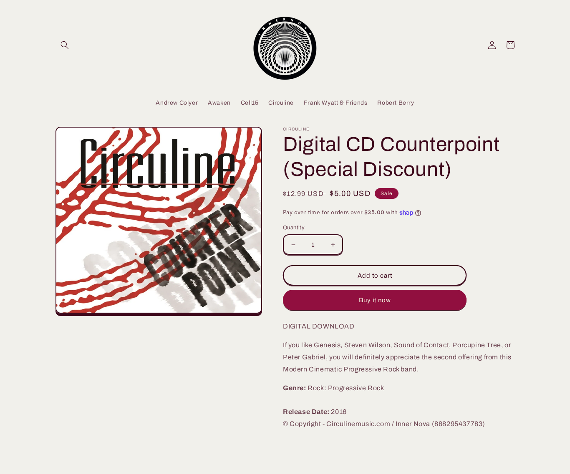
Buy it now (375, 300)
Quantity (294, 228)
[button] (64, 45)
